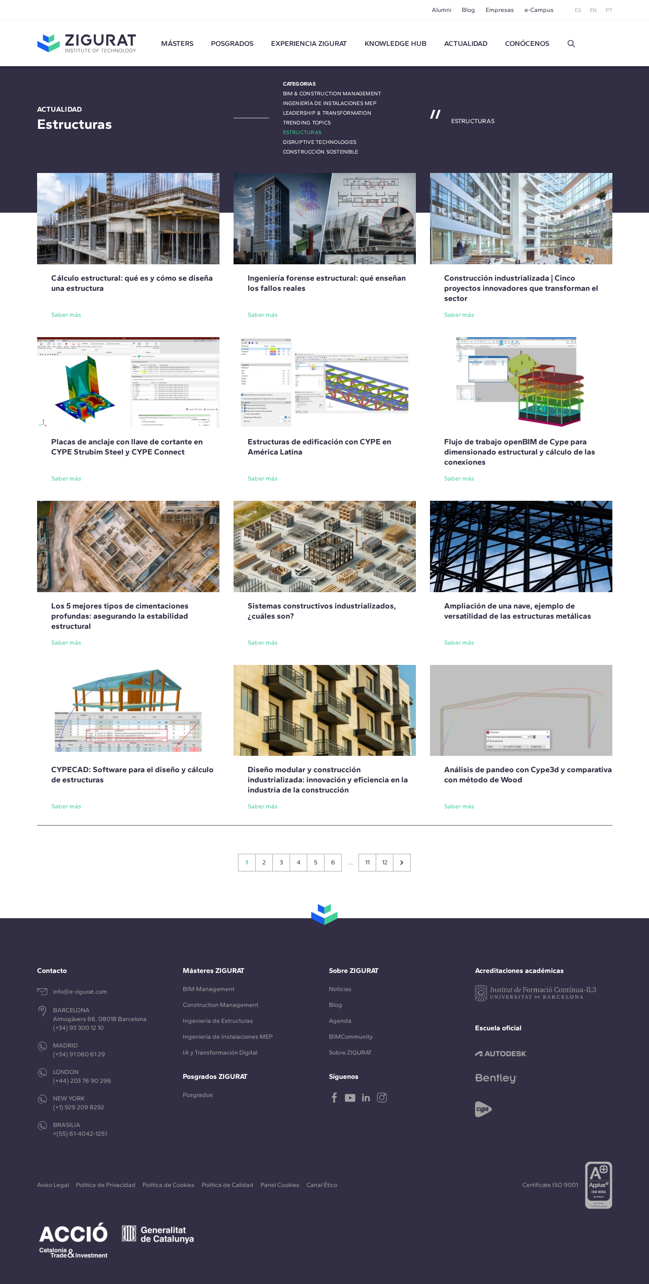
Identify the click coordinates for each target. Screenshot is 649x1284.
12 (385, 862)
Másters (177, 43)
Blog (468, 10)
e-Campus (539, 10)
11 (367, 862)
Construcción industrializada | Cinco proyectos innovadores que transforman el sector (521, 288)
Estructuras (302, 132)
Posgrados (232, 43)
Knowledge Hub (395, 43)
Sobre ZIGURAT (350, 1052)
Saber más (66, 315)
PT (609, 10)
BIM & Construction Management (332, 93)
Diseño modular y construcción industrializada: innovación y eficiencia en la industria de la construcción (328, 780)
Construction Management (220, 1005)
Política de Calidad (227, 1185)
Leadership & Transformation (327, 113)
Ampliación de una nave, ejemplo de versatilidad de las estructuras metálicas (517, 611)
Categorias (299, 84)
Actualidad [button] (465, 43)
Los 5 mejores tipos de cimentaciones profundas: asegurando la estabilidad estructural (120, 616)
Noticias (340, 989)
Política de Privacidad (106, 1185)
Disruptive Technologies (320, 142)
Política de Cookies (169, 1185)
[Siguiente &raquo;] (402, 862)
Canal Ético (321, 1185)
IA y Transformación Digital (220, 1052)
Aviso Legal (53, 1185)
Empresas (500, 10)
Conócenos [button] (527, 43)
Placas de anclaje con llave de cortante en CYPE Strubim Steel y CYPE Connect (127, 447)
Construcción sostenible (320, 152)
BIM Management (208, 989)
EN (593, 10)
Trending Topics (307, 123)
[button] (571, 43)
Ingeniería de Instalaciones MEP (330, 103)
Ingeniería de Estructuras (218, 1021)
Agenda (340, 1021)
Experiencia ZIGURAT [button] (309, 43)
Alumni (441, 10)
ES (578, 10)
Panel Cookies (279, 1185)
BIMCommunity (351, 1036)
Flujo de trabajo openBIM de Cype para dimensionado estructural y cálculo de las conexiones (519, 452)
